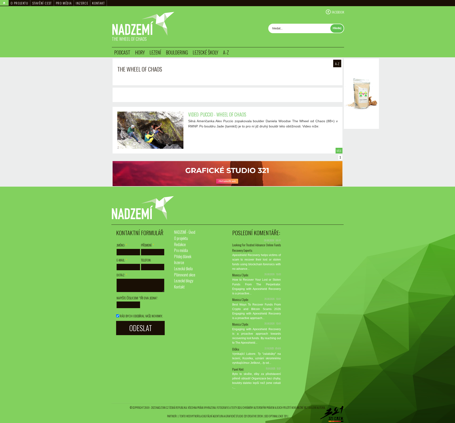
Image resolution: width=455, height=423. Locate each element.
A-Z (226, 52)
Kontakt (98, 2)
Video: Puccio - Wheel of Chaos (217, 114)
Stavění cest (42, 2)
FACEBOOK (338, 11)
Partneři (172, 416)
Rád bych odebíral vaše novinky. (141, 315)
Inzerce (82, 2)
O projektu (19, 2)
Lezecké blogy (183, 281)
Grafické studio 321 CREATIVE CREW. (244, 416)
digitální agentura (212, 416)
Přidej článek (182, 256)
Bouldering (177, 52)
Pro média (64, 2)
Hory (140, 52)
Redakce (180, 244)
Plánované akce (184, 275)
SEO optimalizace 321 (276, 416)
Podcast (122, 52)
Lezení (155, 52)
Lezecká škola (183, 268)
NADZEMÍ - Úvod (184, 232)
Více (339, 151)
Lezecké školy (205, 52)
